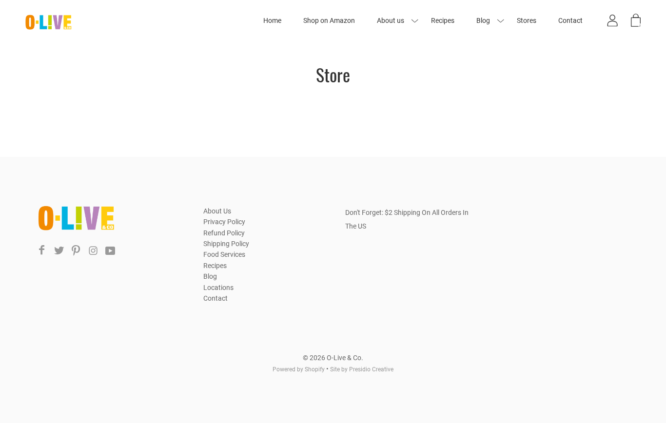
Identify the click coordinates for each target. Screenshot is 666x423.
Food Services (224, 254)
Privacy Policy (224, 222)
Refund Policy (224, 233)
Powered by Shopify (299, 369)
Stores (526, 20)
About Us (217, 211)
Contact (570, 20)
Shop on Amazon (329, 20)
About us (390, 20)
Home (272, 20)
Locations (218, 287)
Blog (483, 20)
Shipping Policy (226, 244)
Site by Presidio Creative (361, 369)
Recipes (442, 20)
